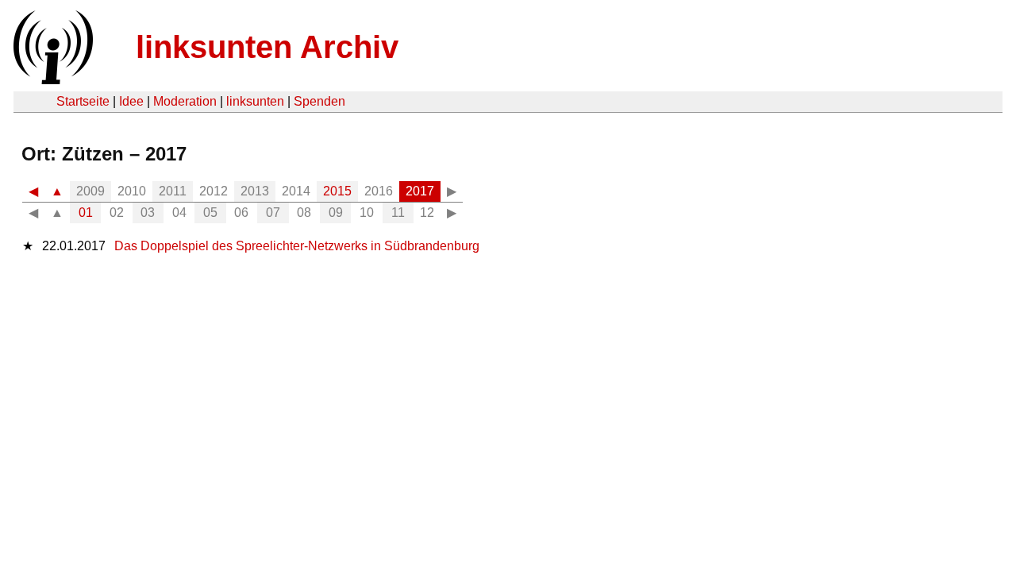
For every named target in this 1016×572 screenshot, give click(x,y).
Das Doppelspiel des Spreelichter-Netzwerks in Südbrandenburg (296, 246)
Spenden (319, 101)
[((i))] (51, 80)
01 (86, 212)
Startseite (83, 101)
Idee (131, 101)
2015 (337, 191)
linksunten (255, 101)
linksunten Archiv (267, 46)
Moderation (185, 101)
